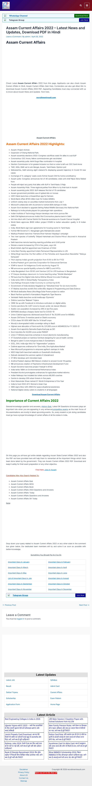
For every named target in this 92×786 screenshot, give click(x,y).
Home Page (55, 704)
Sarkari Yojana (12, 692)
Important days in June (57, 573)
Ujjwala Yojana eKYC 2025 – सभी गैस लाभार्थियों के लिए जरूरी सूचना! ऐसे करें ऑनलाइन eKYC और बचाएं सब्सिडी (23, 728)
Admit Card (54, 686)
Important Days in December (60, 589)
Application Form (13, 704)
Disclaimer (24, 769)
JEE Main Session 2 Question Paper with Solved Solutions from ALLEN (66, 720)
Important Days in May (17, 573)
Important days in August (58, 578)
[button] (81, 5)
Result (8, 686)
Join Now (84, 20)
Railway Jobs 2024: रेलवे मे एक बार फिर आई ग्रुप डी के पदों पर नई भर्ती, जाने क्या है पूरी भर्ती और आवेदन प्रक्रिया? (23, 746)
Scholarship (11, 698)
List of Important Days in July (20, 578)
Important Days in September (20, 584)
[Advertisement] (46, 779)
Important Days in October (59, 584)
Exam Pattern (55, 698)
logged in (20, 619)
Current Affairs (56, 692)
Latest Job (10, 680)
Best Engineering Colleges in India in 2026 (22, 719)
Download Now (81, 16)
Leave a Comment (13, 37)
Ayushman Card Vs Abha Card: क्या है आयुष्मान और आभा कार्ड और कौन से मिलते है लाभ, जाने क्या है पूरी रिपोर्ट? (68, 746)
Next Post (84, 605)
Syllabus (53, 680)
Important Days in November (20, 589)
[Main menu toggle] (87, 5)
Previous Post (9, 605)
